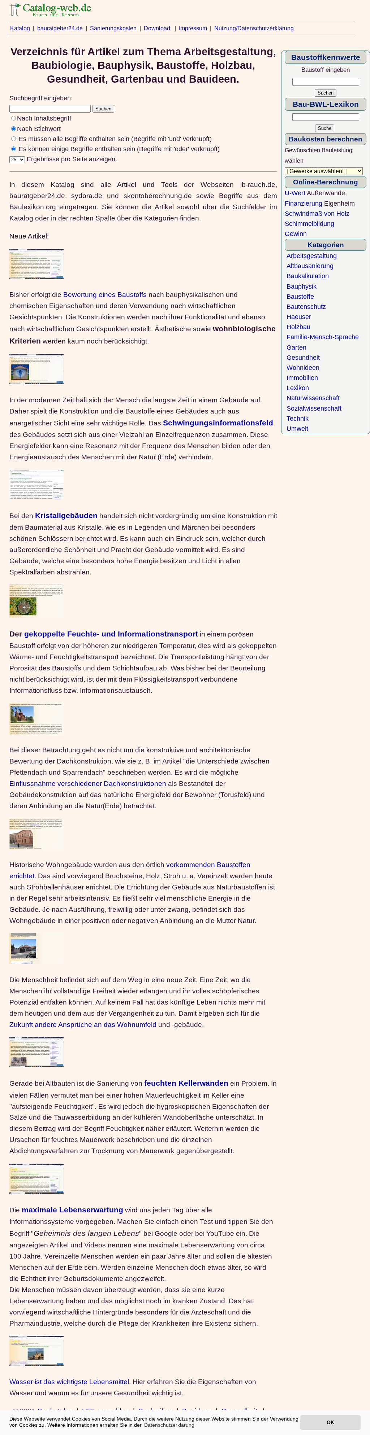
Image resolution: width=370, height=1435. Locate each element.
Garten (296, 347)
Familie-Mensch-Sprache (323, 337)
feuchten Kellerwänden (186, 1083)
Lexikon (298, 387)
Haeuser (299, 316)
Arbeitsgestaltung (312, 255)
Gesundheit (303, 357)
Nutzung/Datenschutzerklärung (254, 28)
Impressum (193, 28)
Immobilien (302, 377)
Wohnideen (303, 367)
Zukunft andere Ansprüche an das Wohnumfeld (82, 1024)
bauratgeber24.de (60, 28)
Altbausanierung (310, 266)
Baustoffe (300, 296)
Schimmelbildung (309, 223)
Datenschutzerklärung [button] (169, 1425)
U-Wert (295, 193)
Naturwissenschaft (313, 398)
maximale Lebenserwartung (72, 1210)
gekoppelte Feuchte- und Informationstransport (111, 634)
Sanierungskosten (113, 28)
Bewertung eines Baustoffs (105, 294)
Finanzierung (303, 203)
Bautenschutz (306, 306)
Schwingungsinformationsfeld (218, 423)
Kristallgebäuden (66, 515)
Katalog (20, 28)
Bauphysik (302, 286)
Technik (298, 418)
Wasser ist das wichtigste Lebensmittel (69, 1382)
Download (157, 28)
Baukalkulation (308, 276)
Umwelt (297, 428)
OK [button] (330, 1422)
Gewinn (296, 233)
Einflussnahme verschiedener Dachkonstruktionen (87, 783)
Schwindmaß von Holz (317, 213)
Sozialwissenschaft (314, 408)
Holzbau (298, 327)
